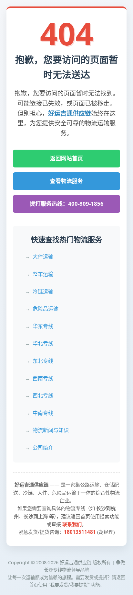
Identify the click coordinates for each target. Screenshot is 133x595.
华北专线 (43, 343)
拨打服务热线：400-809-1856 (67, 203)
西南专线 (43, 378)
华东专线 (43, 326)
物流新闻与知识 (51, 430)
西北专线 (43, 395)
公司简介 (43, 447)
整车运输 (43, 274)
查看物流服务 (66, 181)
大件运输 (43, 256)
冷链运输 (43, 291)
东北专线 (43, 360)
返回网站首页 (66, 158)
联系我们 (72, 524)
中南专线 (43, 413)
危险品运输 (45, 308)
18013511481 (80, 532)
